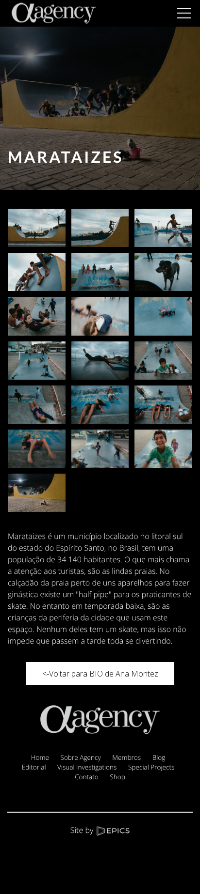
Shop (117, 776)
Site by (83, 830)
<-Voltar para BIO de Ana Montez (100, 673)
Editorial (34, 766)
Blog (159, 757)
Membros (126, 757)
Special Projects (151, 766)
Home (40, 757)
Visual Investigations (87, 766)
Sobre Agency (80, 757)
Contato (87, 776)
